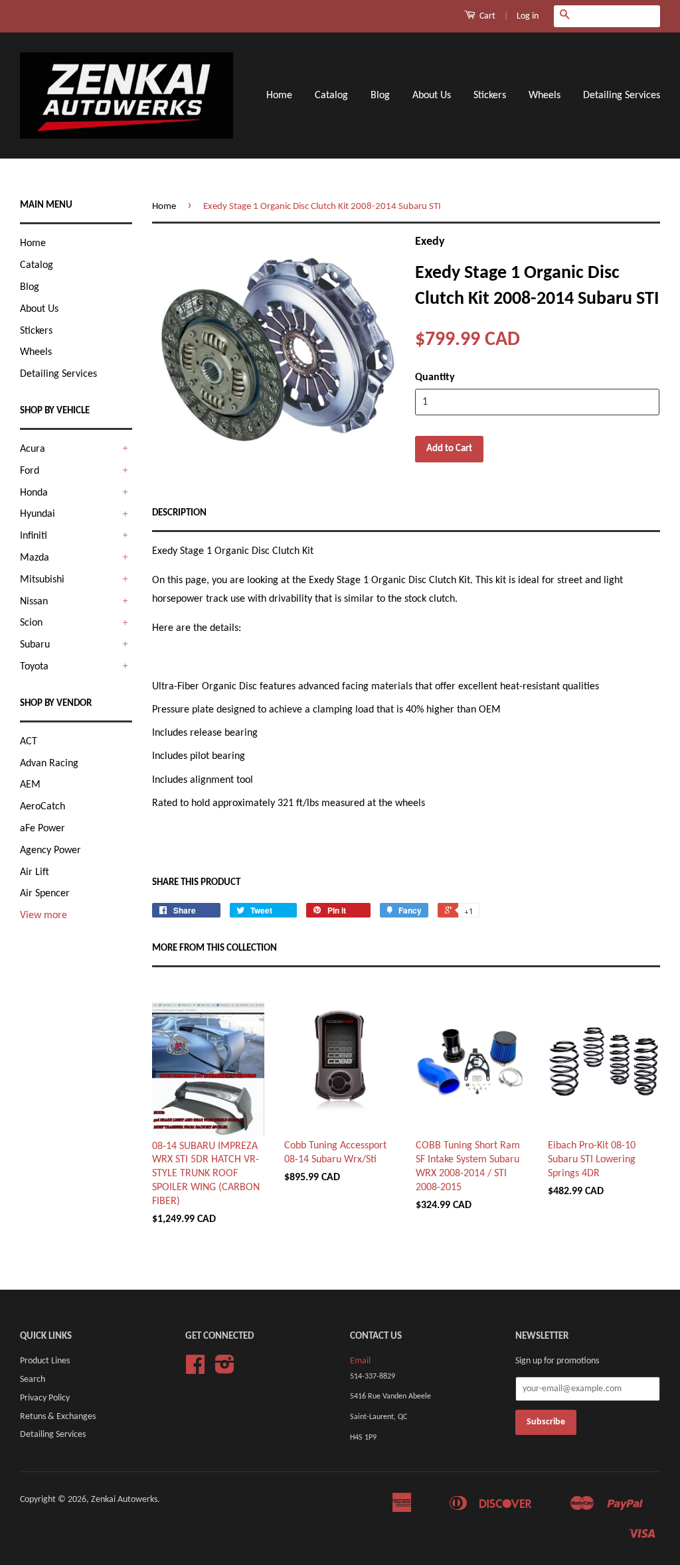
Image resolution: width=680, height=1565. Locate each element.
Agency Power (50, 850)
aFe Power (42, 828)
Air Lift (34, 872)
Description (179, 513)
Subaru (35, 645)
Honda (34, 493)
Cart (486, 16)
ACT (28, 741)
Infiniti (33, 536)
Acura (32, 449)
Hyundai (37, 514)
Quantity (435, 377)
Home (279, 95)
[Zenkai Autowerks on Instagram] (224, 1369)
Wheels (544, 95)
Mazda (34, 558)
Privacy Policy (45, 1398)
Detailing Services (621, 95)
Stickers (489, 95)
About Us (431, 95)
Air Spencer (45, 893)
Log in (528, 16)
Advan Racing (49, 763)
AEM (30, 785)
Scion (31, 623)
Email (360, 1361)
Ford (29, 471)
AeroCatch (42, 806)
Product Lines (45, 1361)
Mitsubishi (42, 580)
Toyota (34, 666)
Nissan (34, 601)
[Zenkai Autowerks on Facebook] (195, 1369)
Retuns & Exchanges (58, 1416)
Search (32, 1379)
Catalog (331, 95)
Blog (380, 95)
